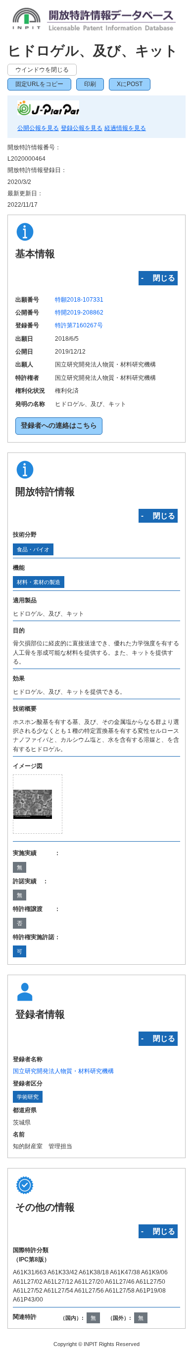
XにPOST (130, 84)
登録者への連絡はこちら (59, 425)
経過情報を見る (125, 128)
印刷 (90, 84)
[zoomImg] (37, 804)
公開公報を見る (38, 128)
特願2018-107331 (79, 299)
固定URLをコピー (39, 84)
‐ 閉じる (158, 277)
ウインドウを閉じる (42, 69)
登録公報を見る (81, 128)
